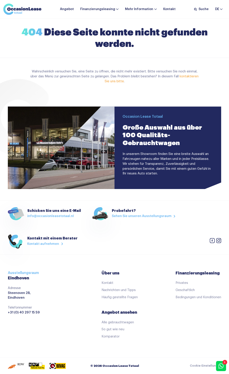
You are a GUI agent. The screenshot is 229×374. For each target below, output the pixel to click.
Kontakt (169, 9)
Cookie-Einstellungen (205, 365)
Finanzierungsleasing (97, 9)
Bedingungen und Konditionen (198, 297)
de (217, 9)
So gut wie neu (113, 329)
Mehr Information (139, 9)
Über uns (110, 273)
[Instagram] (218, 241)
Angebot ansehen (119, 312)
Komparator (111, 336)
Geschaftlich (185, 290)
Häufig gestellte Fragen (120, 297)
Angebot (67, 9)
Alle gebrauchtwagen (118, 322)
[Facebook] (212, 241)
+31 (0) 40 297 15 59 (24, 312)
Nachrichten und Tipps (119, 290)
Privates (182, 283)
